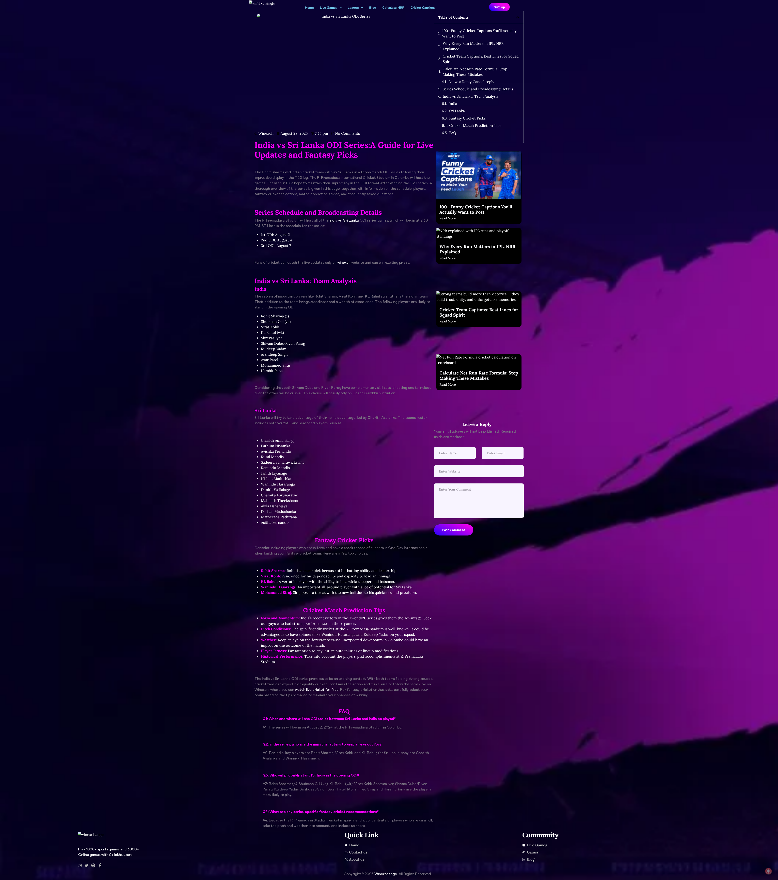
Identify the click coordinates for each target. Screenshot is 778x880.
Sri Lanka (457, 111)
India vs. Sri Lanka (344, 220)
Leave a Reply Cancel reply (471, 81)
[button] (517, 17)
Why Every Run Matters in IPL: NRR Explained (473, 46)
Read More (447, 218)
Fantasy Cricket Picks (467, 118)
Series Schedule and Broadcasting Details (478, 89)
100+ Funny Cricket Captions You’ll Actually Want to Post (479, 33)
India (453, 103)
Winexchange (385, 874)
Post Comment (453, 530)
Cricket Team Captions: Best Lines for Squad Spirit (481, 59)
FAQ (452, 132)
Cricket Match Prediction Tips (475, 125)
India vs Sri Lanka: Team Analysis (470, 96)
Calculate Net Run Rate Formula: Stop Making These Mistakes (475, 72)
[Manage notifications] (768, 871)
